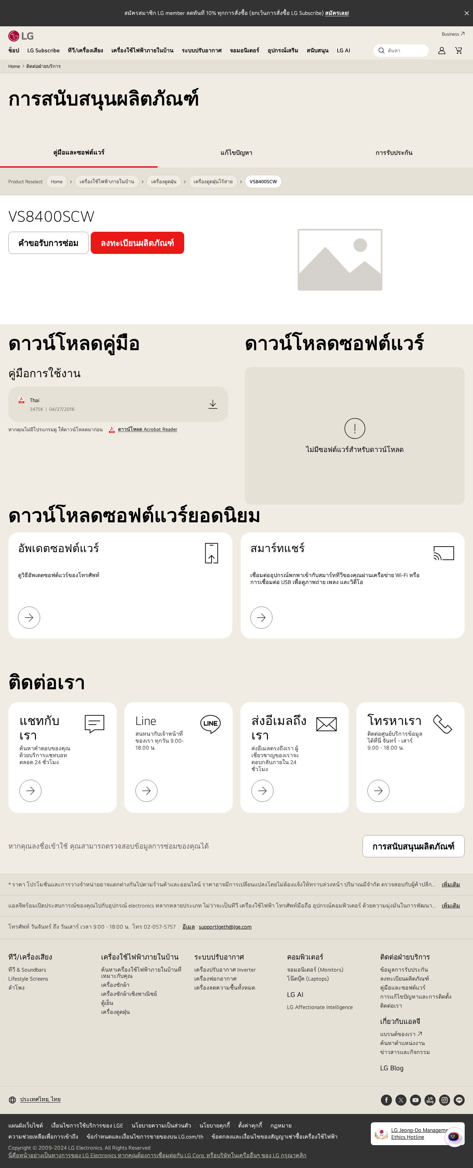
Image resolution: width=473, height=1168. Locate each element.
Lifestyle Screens (28, 978)
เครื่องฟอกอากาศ (215, 978)
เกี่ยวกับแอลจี (400, 1021)
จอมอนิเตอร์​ (244, 50)
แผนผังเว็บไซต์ (25, 1125)
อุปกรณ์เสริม (283, 50)
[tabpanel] (236, 403)
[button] (401, 50)
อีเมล (188, 926)
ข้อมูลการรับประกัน (404, 969)
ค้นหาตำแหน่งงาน (402, 1043)
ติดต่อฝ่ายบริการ (43, 66)
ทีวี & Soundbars (27, 969)
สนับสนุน (318, 50)
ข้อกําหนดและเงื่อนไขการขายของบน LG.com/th (145, 1136)
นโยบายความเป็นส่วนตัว (161, 1125)
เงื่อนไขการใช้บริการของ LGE (87, 1125)
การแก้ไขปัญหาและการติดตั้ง (416, 996)
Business (450, 34)
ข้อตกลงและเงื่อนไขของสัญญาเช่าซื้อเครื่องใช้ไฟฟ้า (275, 1136)
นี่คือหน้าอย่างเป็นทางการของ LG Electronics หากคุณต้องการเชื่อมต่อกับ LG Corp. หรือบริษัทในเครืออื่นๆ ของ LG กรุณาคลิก (157, 1155)
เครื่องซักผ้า (115, 985)
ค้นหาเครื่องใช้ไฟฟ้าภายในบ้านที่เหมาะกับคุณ (141, 972)
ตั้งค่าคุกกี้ (250, 1125)
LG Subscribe (43, 50)
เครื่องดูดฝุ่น (115, 1012)
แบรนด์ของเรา (398, 1034)
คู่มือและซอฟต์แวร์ (403, 987)
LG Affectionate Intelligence (320, 1007)
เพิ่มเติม (451, 884)
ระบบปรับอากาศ (202, 50)
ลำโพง (16, 987)
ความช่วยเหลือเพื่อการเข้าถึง (43, 1136)
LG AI (343, 50)
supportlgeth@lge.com (225, 926)
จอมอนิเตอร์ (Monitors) (315, 969)
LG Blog (391, 1068)
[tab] (79, 154)
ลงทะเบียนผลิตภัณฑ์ (404, 978)
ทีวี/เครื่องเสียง (85, 50)
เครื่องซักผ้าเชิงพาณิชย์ (129, 994)
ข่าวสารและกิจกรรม (405, 1052)
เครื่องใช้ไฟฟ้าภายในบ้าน (142, 50)
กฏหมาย (281, 1125)
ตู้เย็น (107, 1003)
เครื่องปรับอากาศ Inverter (225, 969)
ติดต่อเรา (391, 1005)
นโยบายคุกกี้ (214, 1125)
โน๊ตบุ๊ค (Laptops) (308, 978)
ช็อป (13, 50)
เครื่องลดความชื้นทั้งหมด (224, 987)
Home (14, 66)
